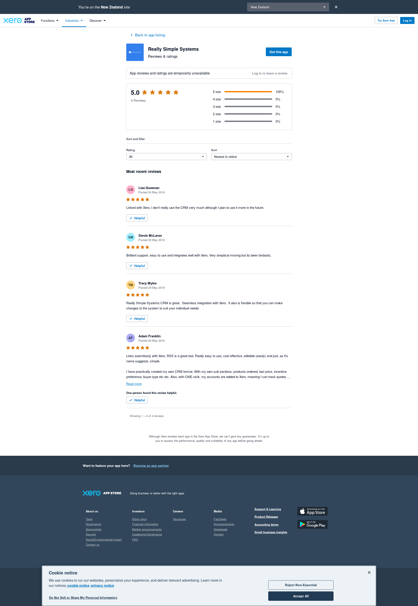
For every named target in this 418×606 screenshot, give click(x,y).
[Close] (336, 6)
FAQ (135, 539)
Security (91, 534)
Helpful (139, 218)
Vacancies (179, 519)
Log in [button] (407, 20)
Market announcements (147, 529)
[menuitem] (49, 20)
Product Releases (266, 517)
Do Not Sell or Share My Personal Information (83, 598)
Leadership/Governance (147, 534)
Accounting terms (266, 524)
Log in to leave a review (269, 73)
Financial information (145, 524)
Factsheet (220, 519)
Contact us (92, 544)
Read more (134, 383)
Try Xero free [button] (386, 20)
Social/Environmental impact (104, 539)
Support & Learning (268, 509)
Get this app (279, 51)
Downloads (221, 529)
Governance (93, 524)
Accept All (301, 596)
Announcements (224, 524)
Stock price (139, 519)
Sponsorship (93, 529)
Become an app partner (151, 465)
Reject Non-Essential (301, 585)
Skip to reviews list (152, 94)
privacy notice (102, 585)
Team (89, 519)
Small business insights (271, 532)
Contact (219, 534)
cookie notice (78, 585)
